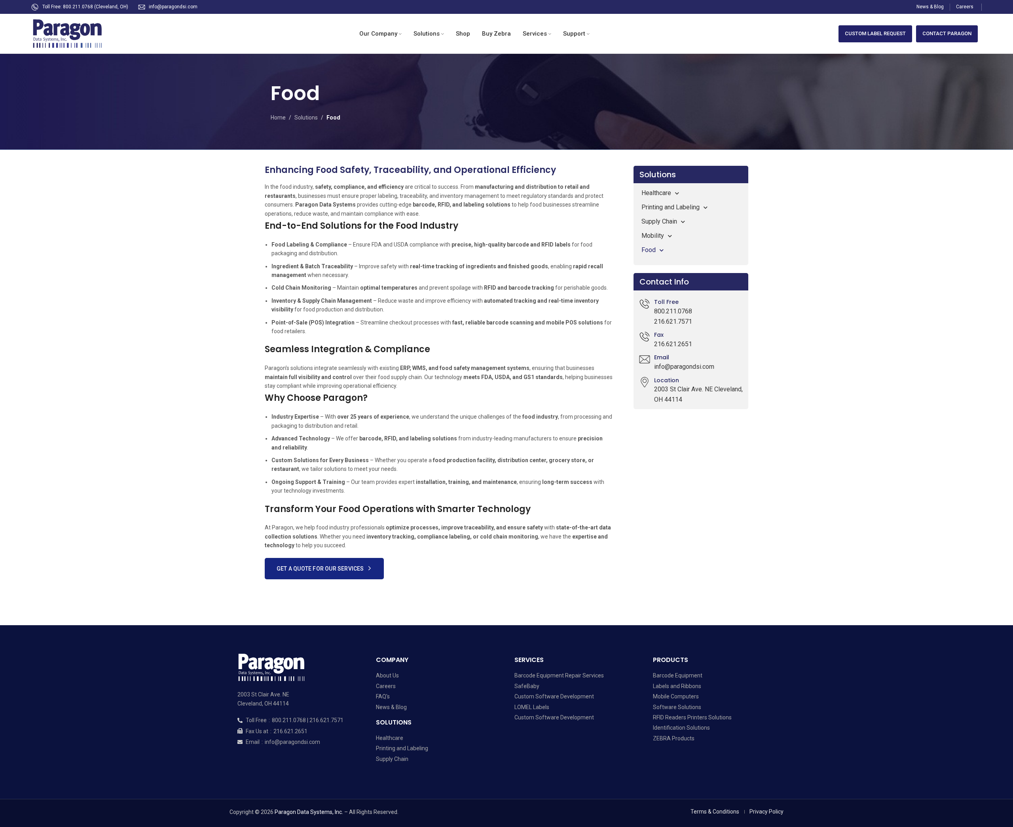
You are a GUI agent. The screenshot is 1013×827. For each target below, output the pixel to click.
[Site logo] (70, 33)
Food (648, 250)
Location (666, 380)
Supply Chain (659, 221)
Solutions (306, 117)
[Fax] (644, 336)
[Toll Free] (644, 303)
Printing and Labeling (670, 207)
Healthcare (656, 193)
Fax (659, 335)
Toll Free (666, 302)
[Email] (644, 359)
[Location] (644, 382)
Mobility (652, 235)
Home (278, 117)
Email (661, 357)
